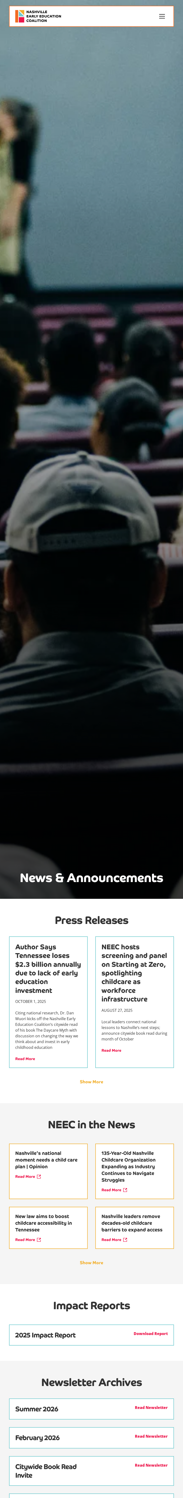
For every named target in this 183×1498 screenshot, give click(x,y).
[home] (38, 16)
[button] (162, 16)
